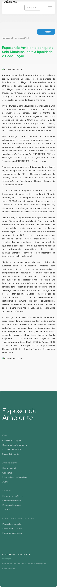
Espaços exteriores (12, 533)
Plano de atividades (12, 524)
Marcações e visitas (12, 528)
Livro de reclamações (35, 563)
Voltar (47, 31)
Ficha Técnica (8, 568)
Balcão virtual (9, 468)
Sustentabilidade (10, 454)
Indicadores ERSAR (12, 449)
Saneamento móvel (11, 500)
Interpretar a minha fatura (14, 477)
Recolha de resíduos (12, 496)
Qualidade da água (11, 440)
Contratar (7, 472)
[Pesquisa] (42, 7)
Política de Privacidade (13, 563)
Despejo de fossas (11, 505)
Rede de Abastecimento (14, 445)
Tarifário (6, 509)
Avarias (6, 481)
